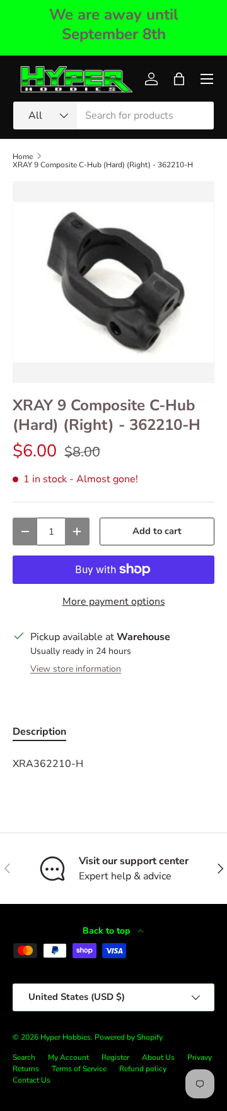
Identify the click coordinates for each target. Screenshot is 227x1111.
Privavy (199, 1057)
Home (23, 156)
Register (115, 1057)
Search (24, 1057)
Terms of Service (79, 1069)
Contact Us (31, 1080)
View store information (75, 669)
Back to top (107, 931)
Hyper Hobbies (65, 1037)
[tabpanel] (113, 763)
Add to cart (157, 531)
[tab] (39, 731)
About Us (158, 1057)
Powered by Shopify (129, 1037)
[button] (179, 79)
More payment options (113, 602)
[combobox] (113, 115)
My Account (68, 1057)
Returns (26, 1069)
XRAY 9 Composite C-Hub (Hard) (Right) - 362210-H (103, 165)
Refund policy (142, 1069)
